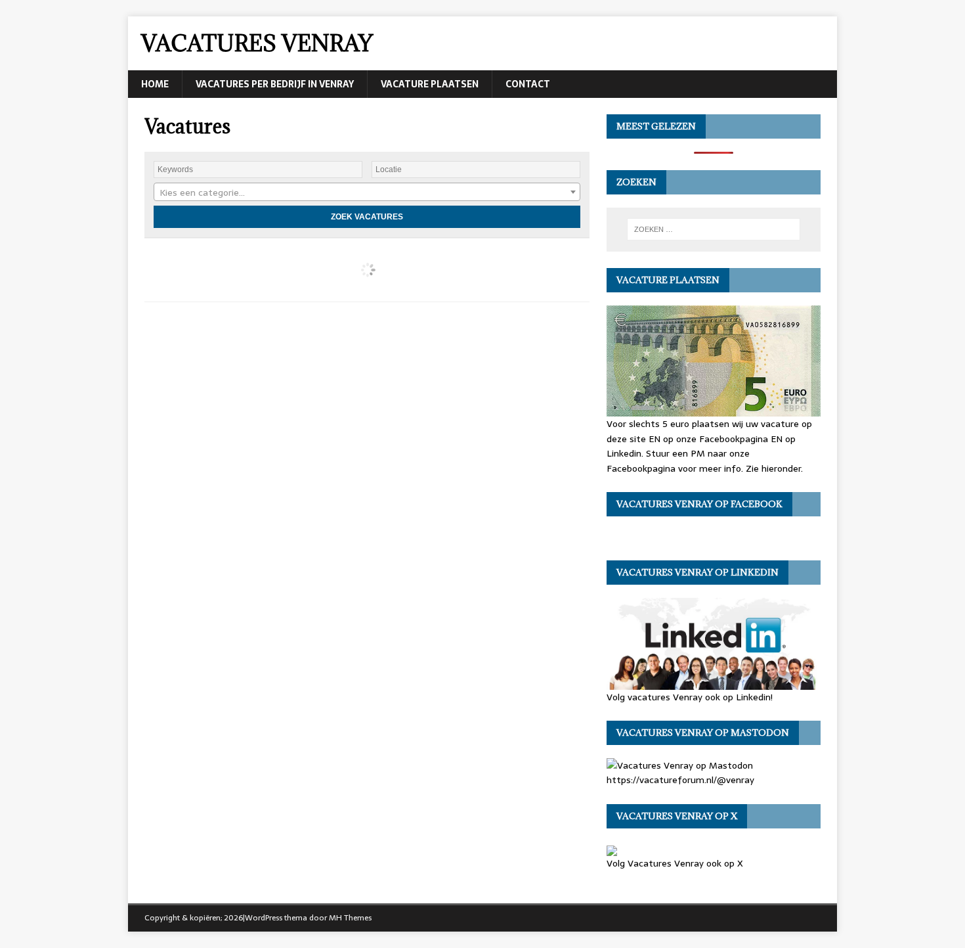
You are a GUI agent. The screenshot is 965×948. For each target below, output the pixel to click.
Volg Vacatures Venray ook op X (675, 863)
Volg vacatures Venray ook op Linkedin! (690, 697)
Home (155, 84)
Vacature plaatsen (430, 84)
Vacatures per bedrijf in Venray (275, 84)
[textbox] (367, 192)
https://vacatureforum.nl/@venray (680, 780)
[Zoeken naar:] (713, 229)
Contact (527, 84)
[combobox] (367, 192)
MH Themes (350, 917)
